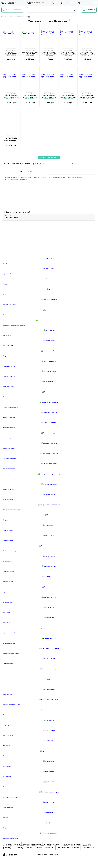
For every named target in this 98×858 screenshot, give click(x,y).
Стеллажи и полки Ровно (18, 849)
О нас (62, 2)
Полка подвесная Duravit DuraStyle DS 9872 (68, 53)
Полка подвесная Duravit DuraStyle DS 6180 (30, 96)
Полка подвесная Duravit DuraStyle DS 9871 (49, 53)
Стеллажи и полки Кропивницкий (68, 847)
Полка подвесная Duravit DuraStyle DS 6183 (87, 96)
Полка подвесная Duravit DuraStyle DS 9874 (11, 96)
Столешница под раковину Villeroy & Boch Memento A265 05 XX (11, 139)
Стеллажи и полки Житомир (45, 847)
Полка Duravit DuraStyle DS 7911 (11, 53)
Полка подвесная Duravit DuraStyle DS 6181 (49, 96)
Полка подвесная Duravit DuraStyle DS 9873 (87, 53)
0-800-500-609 (11, 217)
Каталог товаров (13, 10)
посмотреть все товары (49, 157)
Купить (10, 63)
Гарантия (55, 3)
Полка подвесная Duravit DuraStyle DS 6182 (68, 96)
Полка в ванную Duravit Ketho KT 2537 (30, 53)
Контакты (70, 3)
